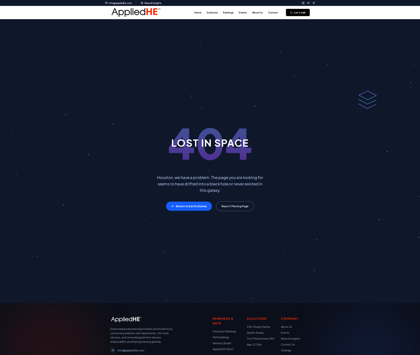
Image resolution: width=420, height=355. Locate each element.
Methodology (221, 337)
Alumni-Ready (255, 332)
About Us (257, 12)
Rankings (228, 12)
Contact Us (288, 344)
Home (197, 12)
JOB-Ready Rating (258, 326)
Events (243, 12)
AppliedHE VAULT (223, 349)
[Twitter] (308, 3)
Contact (273, 12)
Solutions (212, 12)
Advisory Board (222, 343)
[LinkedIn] (303, 3)
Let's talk (300, 12)
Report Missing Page (235, 206)
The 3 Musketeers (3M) (260, 338)
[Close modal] (408, 8)
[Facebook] (313, 3)
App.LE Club (254, 344)
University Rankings (224, 331)
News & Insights (153, 2)
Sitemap (286, 350)
